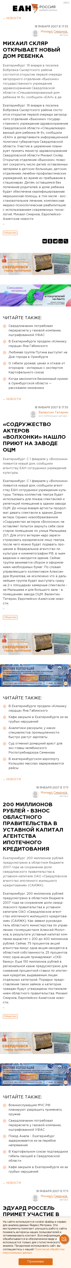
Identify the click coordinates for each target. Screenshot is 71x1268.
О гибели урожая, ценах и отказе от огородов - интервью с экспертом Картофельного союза (37, 368)
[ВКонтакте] (44, 241)
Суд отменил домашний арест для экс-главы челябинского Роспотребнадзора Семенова (35, 748)
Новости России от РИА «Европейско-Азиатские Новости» (25, 8)
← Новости (12, 18)
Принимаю (35, 1261)
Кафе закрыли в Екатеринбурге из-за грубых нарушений (38, 719)
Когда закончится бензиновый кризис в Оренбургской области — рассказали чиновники (38, 383)
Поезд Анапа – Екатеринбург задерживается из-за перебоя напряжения (32, 1141)
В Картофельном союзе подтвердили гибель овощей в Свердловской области (38, 1156)
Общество (10, 233)
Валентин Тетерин (53, 412)
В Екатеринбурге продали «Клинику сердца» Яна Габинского (37, 344)
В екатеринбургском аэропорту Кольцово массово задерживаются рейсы (36, 764)
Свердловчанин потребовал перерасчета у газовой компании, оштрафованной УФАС (35, 331)
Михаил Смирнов (54, 31)
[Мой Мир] (60, 241)
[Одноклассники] (50, 241)
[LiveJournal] (66, 241)
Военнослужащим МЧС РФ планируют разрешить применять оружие (35, 1110)
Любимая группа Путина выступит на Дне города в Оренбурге (38, 354)
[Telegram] (55, 241)
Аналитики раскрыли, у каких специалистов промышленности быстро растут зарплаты (34, 733)
